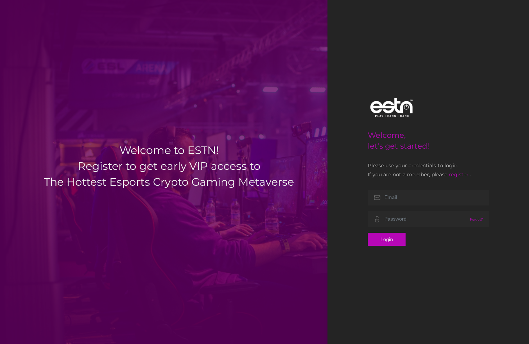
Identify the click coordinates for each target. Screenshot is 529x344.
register (459, 174)
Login (386, 239)
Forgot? (476, 219)
